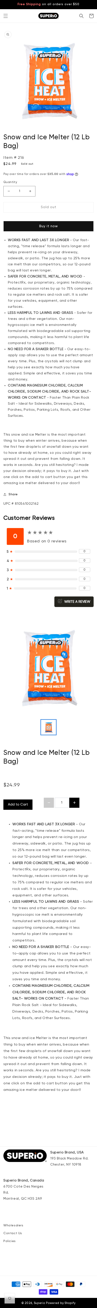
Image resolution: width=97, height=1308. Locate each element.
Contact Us (12, 1233)
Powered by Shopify (61, 1303)
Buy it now (48, 226)
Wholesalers (13, 1225)
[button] (6, 16)
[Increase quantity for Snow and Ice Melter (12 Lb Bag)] (74, 803)
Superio (39, 1303)
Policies (9, 1241)
